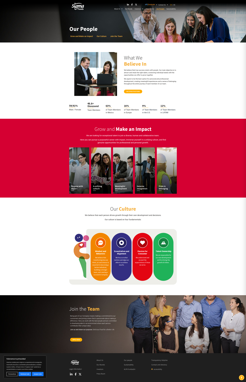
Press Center (150, 9)
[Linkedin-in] (127, 4)
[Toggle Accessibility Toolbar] (241, 377)
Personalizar (12, 374)
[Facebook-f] (131, 4)
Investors (138, 9)
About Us (117, 9)
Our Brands (128, 9)
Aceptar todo (38, 374)
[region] (25, 367)
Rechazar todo (25, 374)
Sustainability (171, 9)
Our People (160, 9)
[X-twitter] (80, 374)
